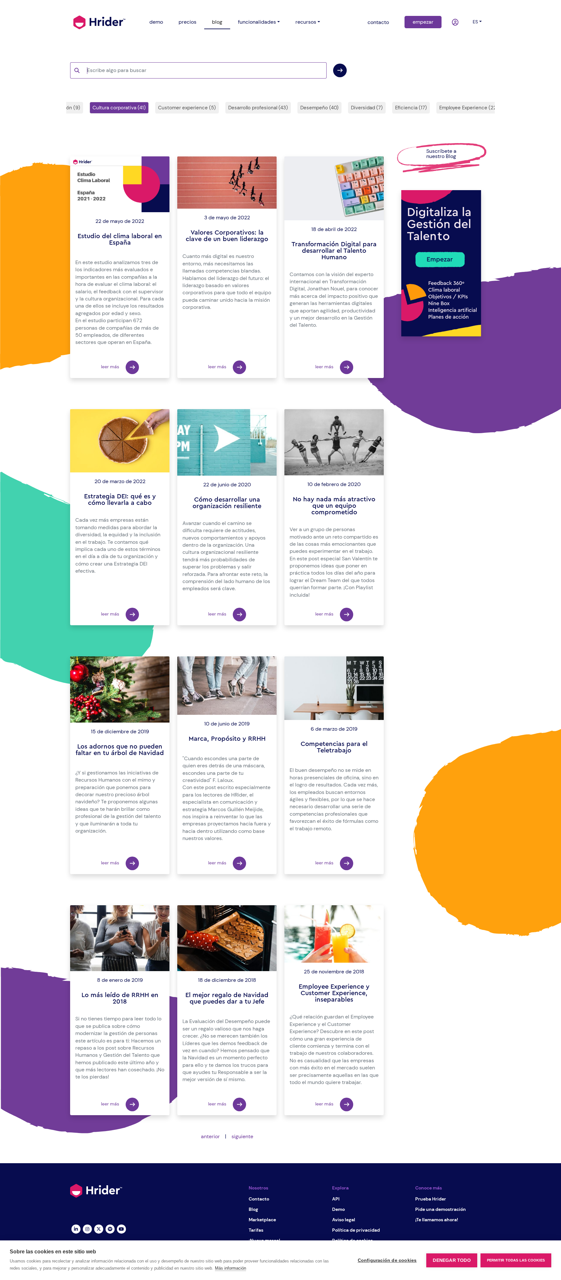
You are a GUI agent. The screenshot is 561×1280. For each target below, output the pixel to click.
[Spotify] (110, 1229)
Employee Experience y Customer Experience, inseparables (334, 993)
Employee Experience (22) (468, 107)
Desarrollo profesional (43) (258, 107)
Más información (230, 1268)
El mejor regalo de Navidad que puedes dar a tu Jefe (226, 998)
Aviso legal (343, 1220)
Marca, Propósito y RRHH (227, 739)
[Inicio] (99, 22)
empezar (423, 21)
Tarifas (256, 1230)
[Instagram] (87, 1229)
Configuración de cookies (387, 1260)
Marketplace (262, 1220)
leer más (110, 367)
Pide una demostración (440, 1209)
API (336, 1199)
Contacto (259, 1199)
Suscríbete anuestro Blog (441, 154)
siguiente (242, 1136)
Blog (253, 1209)
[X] (98, 1229)
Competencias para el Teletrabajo (334, 747)
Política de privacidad (356, 1230)
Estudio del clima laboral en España (120, 239)
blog (217, 21)
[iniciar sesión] (455, 22)
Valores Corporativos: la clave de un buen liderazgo (227, 235)
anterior (210, 1136)
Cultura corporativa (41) (119, 107)
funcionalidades (257, 21)
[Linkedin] (75, 1229)
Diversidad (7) (367, 107)
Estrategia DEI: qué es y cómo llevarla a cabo (120, 499)
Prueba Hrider (430, 1199)
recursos (305, 21)
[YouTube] (121, 1229)
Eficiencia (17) (411, 107)
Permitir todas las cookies (516, 1260)
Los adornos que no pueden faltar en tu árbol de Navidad (120, 749)
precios (187, 21)
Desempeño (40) (319, 107)
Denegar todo (451, 1260)
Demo (338, 1209)
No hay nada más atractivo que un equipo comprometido (334, 506)
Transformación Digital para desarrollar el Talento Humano (334, 251)
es (475, 22)
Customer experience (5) (187, 107)
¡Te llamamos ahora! (436, 1220)
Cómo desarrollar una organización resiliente (227, 502)
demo (156, 21)
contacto (378, 22)
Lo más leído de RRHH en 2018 (119, 998)
